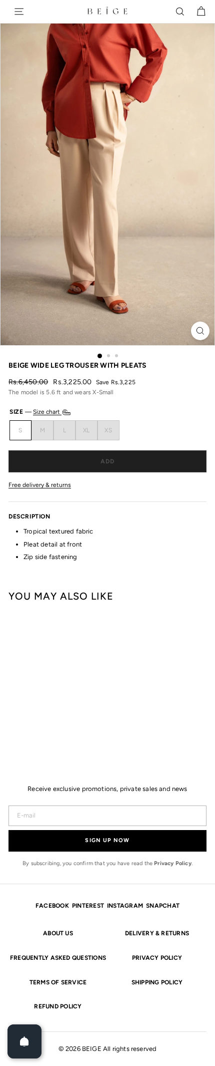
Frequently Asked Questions (58, 957)
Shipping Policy (157, 982)
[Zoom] (200, 331)
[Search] (180, 11)
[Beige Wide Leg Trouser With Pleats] (18, 681)
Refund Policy (58, 1006)
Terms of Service (58, 982)
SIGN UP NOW (107, 840)
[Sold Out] (107, 461)
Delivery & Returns (157, 933)
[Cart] (201, 11)
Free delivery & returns (39, 485)
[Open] (25, 1041)
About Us (58, 933)
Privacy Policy (173, 863)
